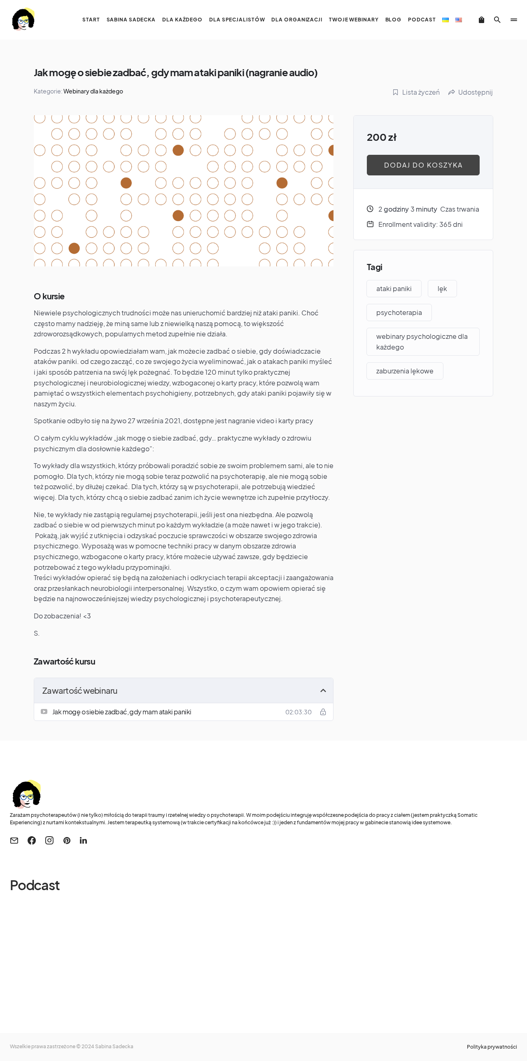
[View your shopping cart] (481, 20)
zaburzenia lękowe (405, 370)
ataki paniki (394, 288)
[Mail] (14, 840)
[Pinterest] (66, 840)
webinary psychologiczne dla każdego (422, 341)
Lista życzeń (421, 92)
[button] (497, 20)
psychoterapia (399, 312)
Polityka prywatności (492, 1047)
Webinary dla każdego (93, 91)
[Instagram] (49, 840)
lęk (442, 288)
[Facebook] (32, 840)
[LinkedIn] (83, 840)
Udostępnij (475, 92)
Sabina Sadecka (114, 1046)
